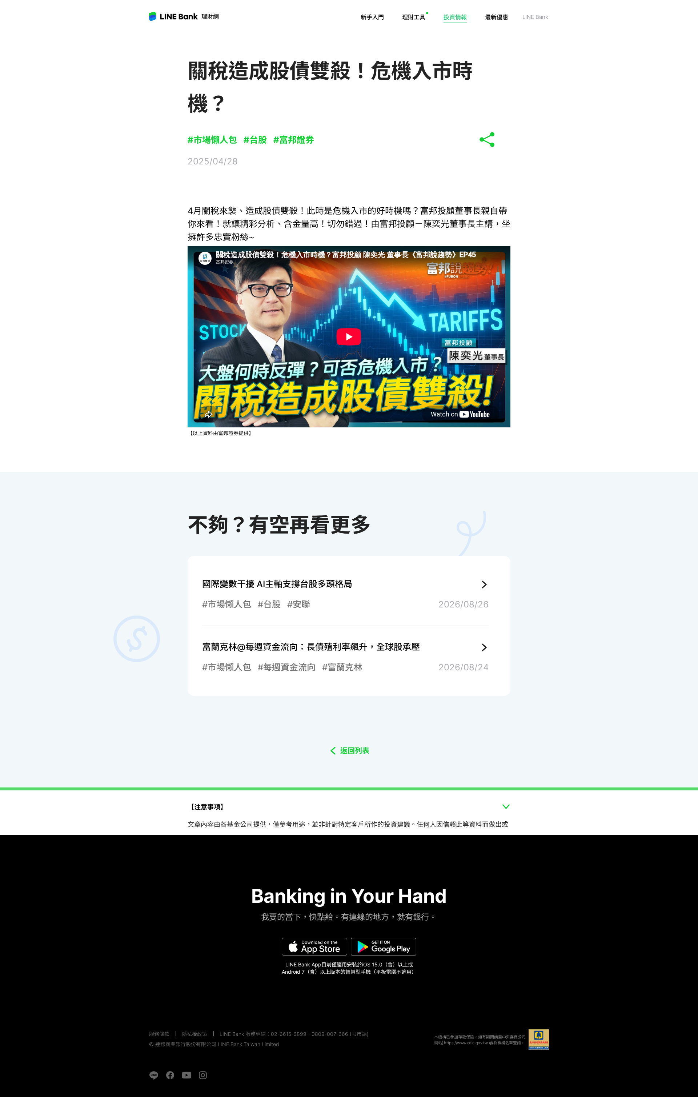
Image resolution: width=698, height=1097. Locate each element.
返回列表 (354, 750)
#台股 (255, 140)
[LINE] (154, 1075)
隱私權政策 (194, 1034)
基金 (425, 38)
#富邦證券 (293, 140)
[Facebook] (170, 1075)
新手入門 (372, 17)
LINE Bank (210, 16)
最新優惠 (496, 17)
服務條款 (159, 1034)
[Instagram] (203, 1075)
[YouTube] (186, 1075)
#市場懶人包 (212, 140)
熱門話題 (463, 38)
